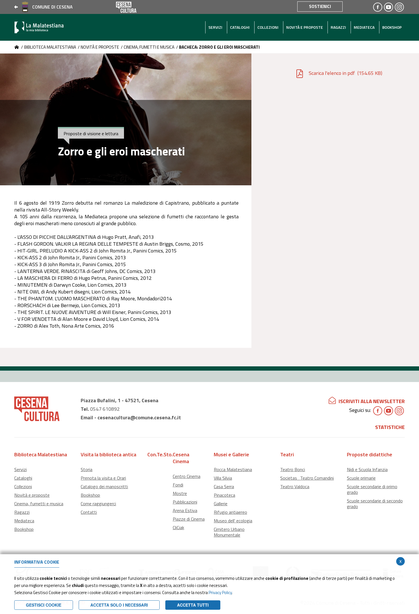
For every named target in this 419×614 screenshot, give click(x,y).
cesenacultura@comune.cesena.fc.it (139, 417)
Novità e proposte (100, 47)
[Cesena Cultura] (16, 47)
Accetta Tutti (193, 605)
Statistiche (390, 427)
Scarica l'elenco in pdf (345, 73)
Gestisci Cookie (43, 605)
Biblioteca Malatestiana (50, 47)
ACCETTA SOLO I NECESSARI (119, 605)
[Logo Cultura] (126, 6)
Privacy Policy (220, 592)
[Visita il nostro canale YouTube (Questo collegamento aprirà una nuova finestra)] (388, 7)
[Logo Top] (46, 27)
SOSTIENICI (320, 6)
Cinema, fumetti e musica (149, 47)
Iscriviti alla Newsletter (372, 401)
